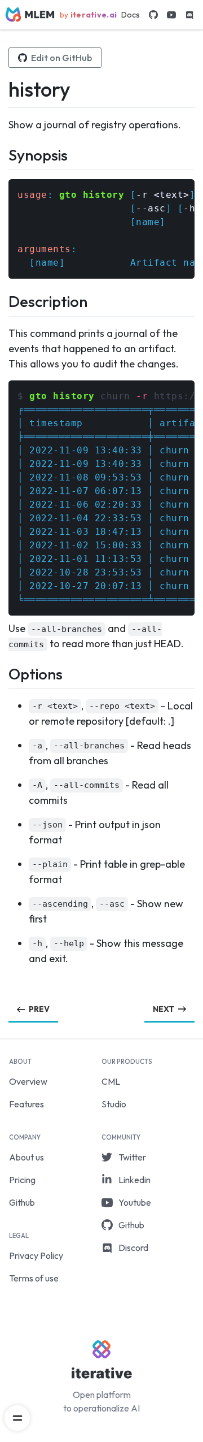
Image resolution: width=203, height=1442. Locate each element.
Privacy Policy (36, 1255)
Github (22, 1202)
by (88, 15)
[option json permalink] (13, 824)
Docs (130, 15)
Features (26, 1104)
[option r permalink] (13, 705)
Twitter (132, 1157)
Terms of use (34, 1278)
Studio (114, 1104)
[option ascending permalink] (13, 903)
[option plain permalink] (13, 864)
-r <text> (162, 194)
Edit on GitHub (61, 57)
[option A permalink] (13, 785)
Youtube (134, 1202)
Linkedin (134, 1179)
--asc (151, 208)
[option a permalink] (13, 745)
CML (111, 1081)
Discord (133, 1247)
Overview (28, 1081)
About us (26, 1157)
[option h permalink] (13, 943)
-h (189, 208)
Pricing (22, 1179)
